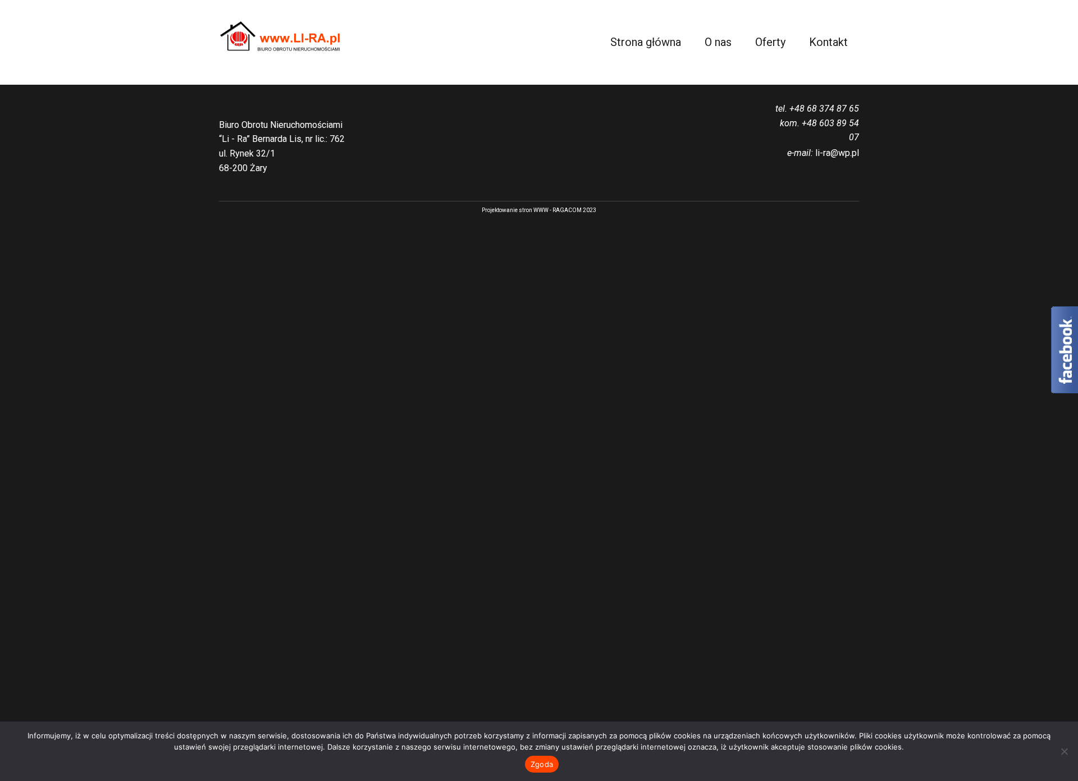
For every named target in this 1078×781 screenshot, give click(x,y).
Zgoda (542, 764)
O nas (718, 42)
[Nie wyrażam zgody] (1064, 751)
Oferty (770, 42)
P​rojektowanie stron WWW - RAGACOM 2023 (539, 210)
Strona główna (645, 42)
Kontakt (828, 42)
